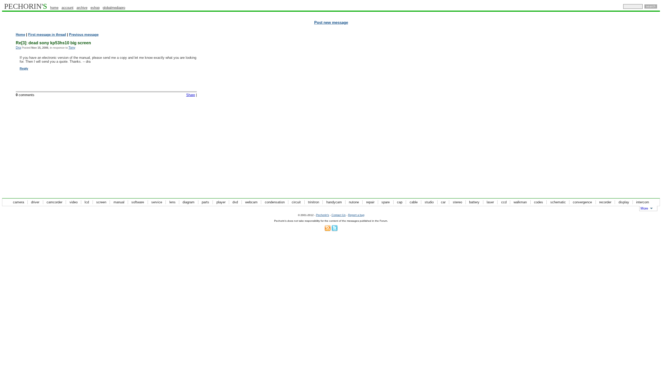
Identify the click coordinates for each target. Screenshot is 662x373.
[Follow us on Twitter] (335, 230)
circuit (296, 202)
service (156, 202)
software (137, 202)
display (624, 202)
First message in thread (47, 35)
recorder (605, 202)
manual (119, 202)
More (644, 208)
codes (538, 202)
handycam (334, 202)
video (74, 202)
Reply (24, 68)
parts (205, 202)
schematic (558, 202)
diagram (188, 202)
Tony (72, 47)
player (220, 202)
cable (414, 202)
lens (172, 202)
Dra (18, 47)
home (54, 8)
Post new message (331, 22)
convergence (582, 202)
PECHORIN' (25, 6)
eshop (95, 8)
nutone (354, 202)
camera (18, 202)
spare (385, 202)
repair (370, 202)
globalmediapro (114, 8)
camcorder (54, 202)
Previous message (84, 35)
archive (82, 8)
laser (490, 202)
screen (101, 202)
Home (20, 35)
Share (190, 95)
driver (35, 202)
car (443, 202)
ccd (504, 202)
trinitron (313, 202)
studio (429, 202)
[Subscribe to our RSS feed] (328, 230)
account (67, 8)
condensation (275, 202)
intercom (642, 202)
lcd (87, 202)
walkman (520, 202)
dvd (235, 202)
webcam (251, 202)
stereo (457, 202)
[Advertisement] (637, 111)
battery (474, 202)
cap (399, 202)
